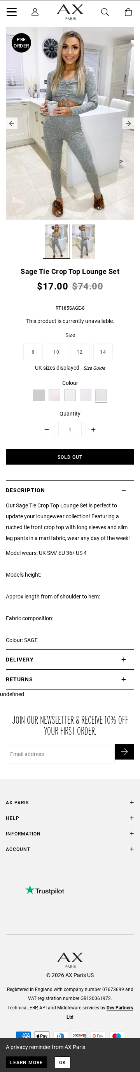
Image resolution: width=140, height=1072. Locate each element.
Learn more (26, 1062)
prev (12, 123)
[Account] (35, 12)
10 (56, 352)
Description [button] (25, 490)
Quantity (70, 413)
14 (103, 352)
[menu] (12, 13)
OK (62, 1062)
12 (80, 352)
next (128, 123)
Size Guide (94, 368)
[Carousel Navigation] (70, 123)
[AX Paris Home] (70, 12)
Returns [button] (19, 679)
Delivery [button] (20, 659)
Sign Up (124, 752)
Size (70, 335)
